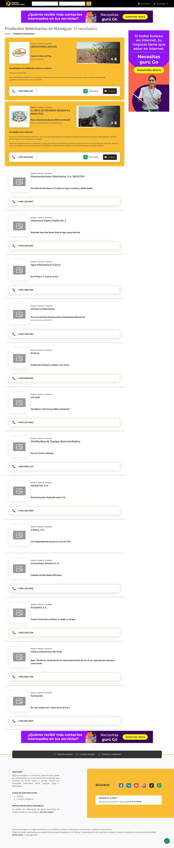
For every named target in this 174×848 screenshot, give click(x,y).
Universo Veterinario (43, 309)
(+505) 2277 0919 (25, 422)
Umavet (35, 397)
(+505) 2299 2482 (25, 334)
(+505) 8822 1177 (25, 466)
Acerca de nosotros (65, 754)
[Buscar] (88, 4)
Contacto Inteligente (25, 799)
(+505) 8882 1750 (25, 676)
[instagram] (144, 785)
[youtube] (136, 785)
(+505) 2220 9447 (25, 201)
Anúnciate (145, 3)
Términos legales (47, 812)
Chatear (111, 91)
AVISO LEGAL (17, 835)
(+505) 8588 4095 (25, 378)
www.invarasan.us (37, 59)
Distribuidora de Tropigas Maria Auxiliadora (55, 441)
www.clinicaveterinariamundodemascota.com (47, 123)
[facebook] (121, 785)
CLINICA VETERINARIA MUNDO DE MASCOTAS (50, 112)
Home (7, 33)
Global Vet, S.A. (40, 486)
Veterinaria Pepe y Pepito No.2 (48, 221)
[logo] (19, 53)
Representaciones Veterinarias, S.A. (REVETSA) (58, 176)
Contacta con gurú (87, 754)
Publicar (20, 796)
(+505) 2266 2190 (25, 632)
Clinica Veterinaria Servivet (46, 652)
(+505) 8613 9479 (25, 720)
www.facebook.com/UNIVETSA (41, 320)
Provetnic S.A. (39, 607)
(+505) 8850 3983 (25, 289)
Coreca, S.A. (38, 530)
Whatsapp (93, 90)
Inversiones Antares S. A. (45, 563)
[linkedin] (129, 785)
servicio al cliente (134, 801)
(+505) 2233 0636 (25, 588)
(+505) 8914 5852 (25, 157)
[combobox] (45, 4)
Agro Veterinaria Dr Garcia (45, 265)
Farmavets (37, 696)
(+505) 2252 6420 (25, 245)
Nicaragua (161, 3)
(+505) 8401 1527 (25, 91)
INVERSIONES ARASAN (44, 47)
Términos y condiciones (111, 754)
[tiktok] (151, 785)
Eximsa (35, 353)
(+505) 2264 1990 (25, 510)
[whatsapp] (159, 785)
